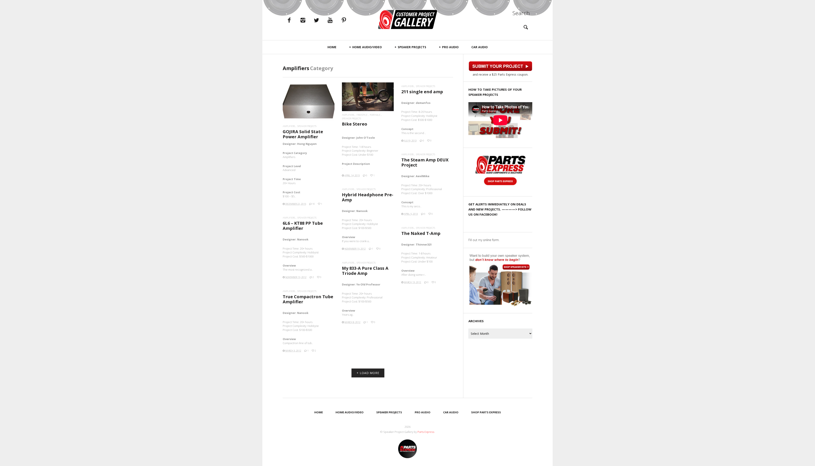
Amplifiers (289, 126)
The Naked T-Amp (420, 233)
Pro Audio (450, 47)
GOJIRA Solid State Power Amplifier (303, 134)
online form (491, 240)
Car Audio (479, 47)
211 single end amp (422, 92)
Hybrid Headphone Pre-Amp (367, 197)
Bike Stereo (354, 124)
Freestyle (362, 115)
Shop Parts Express (486, 412)
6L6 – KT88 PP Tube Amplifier (303, 225)
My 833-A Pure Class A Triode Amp (365, 270)
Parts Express (426, 432)
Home (331, 47)
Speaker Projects (412, 47)
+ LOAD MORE (368, 373)
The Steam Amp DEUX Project (424, 162)
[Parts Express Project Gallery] (407, 19)
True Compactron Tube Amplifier (308, 299)
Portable (375, 115)
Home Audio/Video (367, 47)
